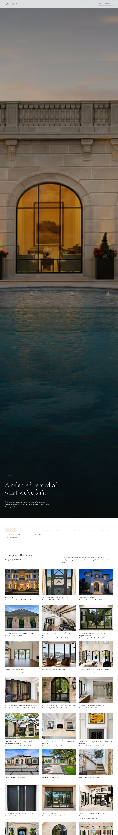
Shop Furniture (88, 4)
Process (71, 4)
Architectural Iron (34, 4)
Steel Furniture (24, 534)
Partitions (89, 530)
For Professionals (59, 4)
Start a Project (105, 4)
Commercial (34, 530)
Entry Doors (47, 530)
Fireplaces (10, 534)
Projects (46, 4)
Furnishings (39, 534)
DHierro (11, 4)
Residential (21, 530)
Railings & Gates (103, 530)
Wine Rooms (60, 530)
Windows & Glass (74, 530)
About (77, 4)
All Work (9, 530)
